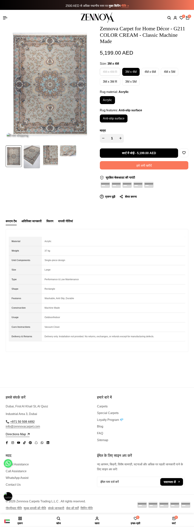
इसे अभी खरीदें (144, 165)
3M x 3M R (110, 81)
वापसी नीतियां (65, 221)
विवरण (49, 221)
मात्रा (103, 130)
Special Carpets (108, 413)
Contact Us (13, 484)
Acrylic (107, 100)
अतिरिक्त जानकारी (31, 221)
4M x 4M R (110, 73)
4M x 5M (169, 71)
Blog (100, 426)
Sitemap (102, 440)
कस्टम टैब (11, 221)
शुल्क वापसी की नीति (35, 508)
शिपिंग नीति (87, 508)
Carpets (102, 406)
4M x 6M (150, 71)
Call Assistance (16, 471)
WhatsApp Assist (17, 477)
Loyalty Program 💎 (110, 419)
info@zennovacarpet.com (23, 426)
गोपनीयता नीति (14, 508)
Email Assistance (17, 464)
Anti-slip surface (113, 118)
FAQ (100, 433)
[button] (184, 152)
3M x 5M (131, 81)
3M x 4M (131, 71)
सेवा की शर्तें (72, 508)
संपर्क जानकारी (56, 508)
